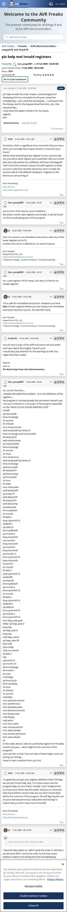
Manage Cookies (33, 886)
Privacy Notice (55, 879)
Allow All (33, 905)
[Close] (63, 864)
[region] (33, 886)
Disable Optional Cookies (33, 895)
